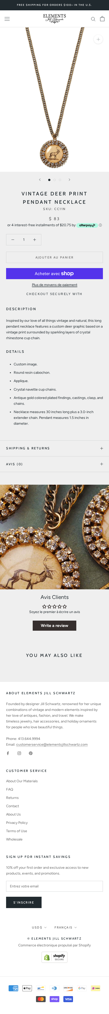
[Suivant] (69, 180)
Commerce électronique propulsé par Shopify (54, 945)
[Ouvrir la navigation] (7, 19)
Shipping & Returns (28, 448)
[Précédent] (40, 180)
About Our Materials (22, 781)
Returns (12, 798)
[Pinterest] (30, 753)
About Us (13, 814)
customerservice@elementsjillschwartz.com (52, 744)
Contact (12, 806)
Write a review (54, 625)
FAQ (9, 789)
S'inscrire (23, 902)
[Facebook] (8, 753)
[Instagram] (19, 753)
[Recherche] (93, 19)
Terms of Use (16, 831)
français (63, 927)
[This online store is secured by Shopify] (54, 954)
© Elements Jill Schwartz (54, 938)
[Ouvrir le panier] (102, 18)
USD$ (37, 927)
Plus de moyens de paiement (54, 285)
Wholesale (14, 839)
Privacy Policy (17, 823)
